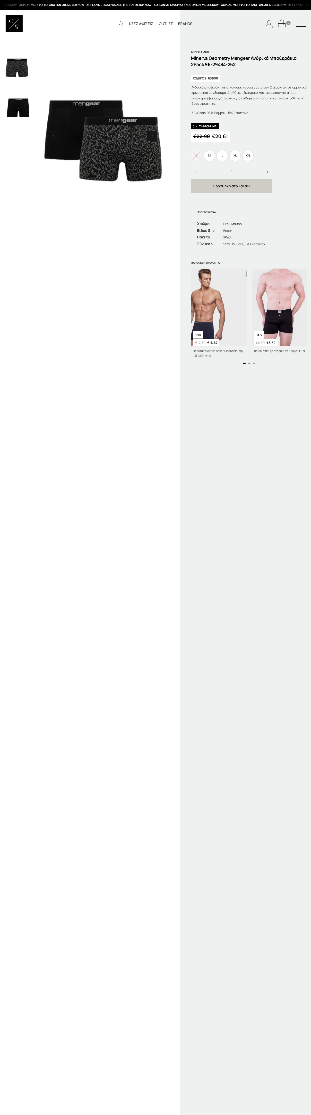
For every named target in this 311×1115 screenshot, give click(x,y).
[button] (54, 136)
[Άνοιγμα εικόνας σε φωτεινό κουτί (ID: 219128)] (103, 136)
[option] (209, 155)
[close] (301, 24)
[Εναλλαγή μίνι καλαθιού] (281, 23)
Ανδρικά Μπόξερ (202, 52)
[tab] (244, 363)
